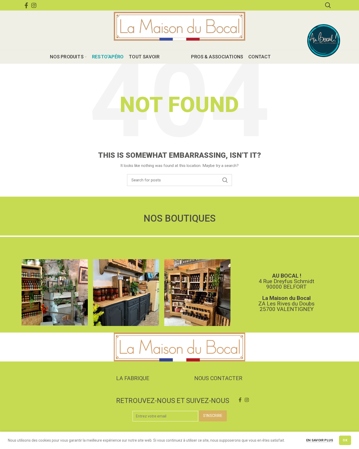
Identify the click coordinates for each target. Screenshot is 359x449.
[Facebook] (26, 5)
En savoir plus (319, 440)
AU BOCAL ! (286, 276)
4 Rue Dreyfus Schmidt (286, 281)
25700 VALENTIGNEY (287, 309)
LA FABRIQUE (132, 378)
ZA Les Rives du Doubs (286, 303)
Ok (345, 440)
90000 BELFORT (286, 287)
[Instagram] (34, 5)
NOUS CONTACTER (218, 378)
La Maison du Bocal (286, 298)
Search (225, 180)
